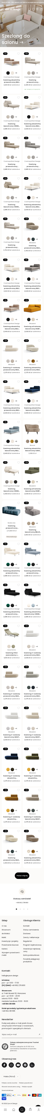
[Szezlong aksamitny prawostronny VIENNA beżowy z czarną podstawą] (11, 551)
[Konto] (38, 1109)
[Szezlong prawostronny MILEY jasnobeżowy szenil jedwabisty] (11, 838)
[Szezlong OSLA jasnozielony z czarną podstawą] (11, 633)
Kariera (4, 949)
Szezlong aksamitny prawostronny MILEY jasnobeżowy (32, 369)
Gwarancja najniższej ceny (31, 950)
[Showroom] (37, 9)
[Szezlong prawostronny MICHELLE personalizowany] (11, 510)
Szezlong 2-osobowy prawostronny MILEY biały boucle (32, 655)
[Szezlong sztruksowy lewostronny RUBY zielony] (32, 470)
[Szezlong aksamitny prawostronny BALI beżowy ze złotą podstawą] (11, 61)
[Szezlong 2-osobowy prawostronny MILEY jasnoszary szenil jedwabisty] (32, 674)
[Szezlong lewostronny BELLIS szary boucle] (32, 510)
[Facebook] (4, 1065)
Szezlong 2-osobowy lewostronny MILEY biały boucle (11, 737)
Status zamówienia (31, 930)
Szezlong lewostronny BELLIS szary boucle (32, 532)
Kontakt (26, 926)
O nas (4, 926)
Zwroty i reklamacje (31, 937)
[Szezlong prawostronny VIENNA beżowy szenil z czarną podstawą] (11, 145)
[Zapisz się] (39, 1034)
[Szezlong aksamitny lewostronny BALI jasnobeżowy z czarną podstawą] (32, 185)
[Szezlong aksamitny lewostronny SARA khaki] (32, 429)
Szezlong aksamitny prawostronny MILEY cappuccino (32, 860)
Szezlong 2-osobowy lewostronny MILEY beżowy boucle (32, 737)
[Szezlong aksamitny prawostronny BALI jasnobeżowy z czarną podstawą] (11, 389)
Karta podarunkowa (31, 955)
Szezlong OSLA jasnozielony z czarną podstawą (11, 655)
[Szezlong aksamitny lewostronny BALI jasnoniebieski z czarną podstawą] (11, 429)
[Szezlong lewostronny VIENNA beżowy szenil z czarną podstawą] (11, 185)
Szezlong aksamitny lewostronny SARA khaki (32, 450)
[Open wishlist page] (34, 9)
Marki (4, 937)
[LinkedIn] (32, 1065)
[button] (3, 9)
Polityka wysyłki (27, 1087)
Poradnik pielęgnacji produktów (31, 960)
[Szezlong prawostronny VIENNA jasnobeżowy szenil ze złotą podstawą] (11, 226)
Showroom (6, 930)
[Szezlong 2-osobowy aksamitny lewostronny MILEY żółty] (11, 797)
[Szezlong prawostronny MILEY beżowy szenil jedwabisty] (32, 226)
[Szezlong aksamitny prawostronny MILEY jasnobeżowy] (32, 348)
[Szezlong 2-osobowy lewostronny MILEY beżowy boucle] (32, 715)
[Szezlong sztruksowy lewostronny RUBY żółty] (32, 307)
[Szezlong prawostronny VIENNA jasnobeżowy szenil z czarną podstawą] (32, 61)
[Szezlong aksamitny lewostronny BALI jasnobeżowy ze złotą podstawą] (32, 105)
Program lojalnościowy (32, 945)
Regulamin (27, 941)
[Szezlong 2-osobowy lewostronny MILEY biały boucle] (11, 715)
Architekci (6, 933)
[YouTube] (18, 1065)
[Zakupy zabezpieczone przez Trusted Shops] (5, 1046)
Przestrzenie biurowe (10, 945)
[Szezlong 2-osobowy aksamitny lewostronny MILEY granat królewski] (11, 756)
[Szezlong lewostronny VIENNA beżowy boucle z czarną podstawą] (11, 470)
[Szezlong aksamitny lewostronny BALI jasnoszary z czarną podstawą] (32, 267)
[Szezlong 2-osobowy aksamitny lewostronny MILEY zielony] (32, 756)
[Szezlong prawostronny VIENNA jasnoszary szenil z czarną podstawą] (32, 145)
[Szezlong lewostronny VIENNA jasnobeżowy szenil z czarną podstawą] (11, 105)
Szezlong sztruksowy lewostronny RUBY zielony (32, 491)
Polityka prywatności (26, 1083)
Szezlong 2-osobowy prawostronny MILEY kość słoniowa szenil (11, 369)
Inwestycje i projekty (10, 941)
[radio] (8, 73)
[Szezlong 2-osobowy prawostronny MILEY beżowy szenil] (11, 674)
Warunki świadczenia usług (11, 1087)
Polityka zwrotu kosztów (9, 1083)
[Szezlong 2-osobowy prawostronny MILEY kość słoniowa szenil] (11, 348)
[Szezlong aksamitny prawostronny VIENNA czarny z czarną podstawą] (11, 592)
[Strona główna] (14, 1109)
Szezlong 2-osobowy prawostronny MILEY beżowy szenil (11, 696)
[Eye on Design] (13, 9)
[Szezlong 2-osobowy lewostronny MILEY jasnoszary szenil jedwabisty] (32, 797)
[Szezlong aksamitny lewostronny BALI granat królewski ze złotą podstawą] (32, 389)
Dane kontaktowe (7, 1090)
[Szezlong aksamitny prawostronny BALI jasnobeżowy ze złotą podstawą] (11, 267)
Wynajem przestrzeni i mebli (11, 953)
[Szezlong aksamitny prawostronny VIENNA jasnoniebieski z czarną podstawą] (32, 551)
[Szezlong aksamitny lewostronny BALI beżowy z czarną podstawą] (11, 307)
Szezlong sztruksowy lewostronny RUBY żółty (32, 328)
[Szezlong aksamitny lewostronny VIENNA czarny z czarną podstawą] (32, 592)
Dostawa (26, 933)
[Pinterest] (25, 1065)
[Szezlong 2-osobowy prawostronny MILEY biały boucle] (32, 633)
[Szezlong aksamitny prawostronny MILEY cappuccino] (32, 838)
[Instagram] (11, 1065)
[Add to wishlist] (18, 53)
